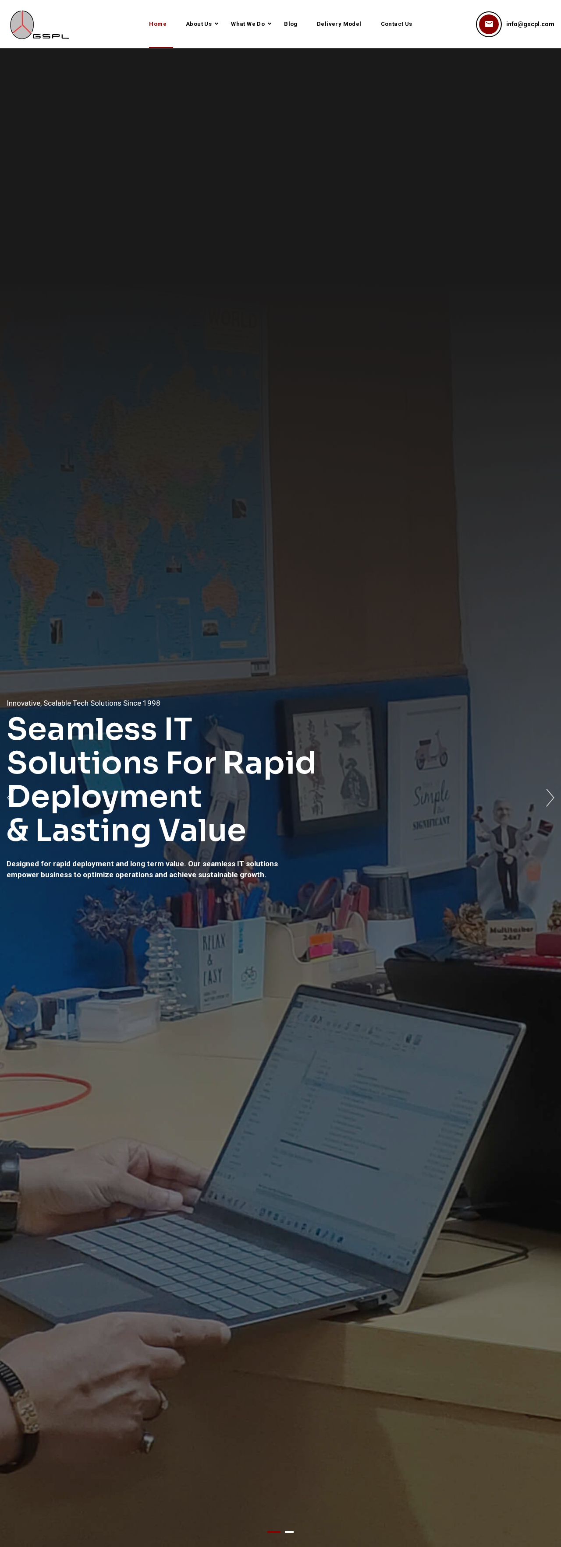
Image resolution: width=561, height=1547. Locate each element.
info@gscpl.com (530, 24)
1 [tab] (273, 1532)
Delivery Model (339, 24)
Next (550, 798)
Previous (11, 798)
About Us (199, 24)
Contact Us (396, 24)
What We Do (248, 24)
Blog (291, 24)
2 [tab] (289, 1532)
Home (158, 24)
